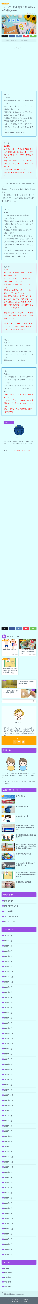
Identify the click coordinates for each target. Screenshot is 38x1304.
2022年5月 (8, 1193)
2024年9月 (8, 1049)
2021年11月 (8, 1224)
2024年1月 (8, 1090)
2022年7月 (8, 1182)
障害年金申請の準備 (11, 906)
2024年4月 (8, 1074)
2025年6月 (8, 1002)
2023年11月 (8, 1100)
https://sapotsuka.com (20, 450)
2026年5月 (8, 946)
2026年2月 (8, 961)
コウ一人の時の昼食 (11, 916)
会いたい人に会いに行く (12, 921)
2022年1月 (8, 1213)
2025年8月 (8, 992)
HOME (6, 1268)
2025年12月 (8, 972)
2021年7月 (8, 1244)
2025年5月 (8, 1008)
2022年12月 (8, 1157)
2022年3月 (8, 1203)
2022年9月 (8, 1172)
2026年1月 (8, 966)
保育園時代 (8, 1272)
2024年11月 (8, 1038)
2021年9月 (8, 1234)
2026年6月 (8, 941)
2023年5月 (8, 1131)
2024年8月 (8, 1054)
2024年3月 (8, 1079)
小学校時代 (5, 3)
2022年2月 (8, 1208)
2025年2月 (8, 1023)
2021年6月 (8, 1249)
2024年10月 (8, 1044)
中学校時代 (8, 1282)
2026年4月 (8, 951)
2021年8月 (8, 1239)
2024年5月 (8, 1069)
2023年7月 (8, 1121)
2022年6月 (8, 1188)
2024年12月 (8, 1033)
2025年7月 (8, 997)
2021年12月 (8, 1218)
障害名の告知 (8, 901)
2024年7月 (8, 1059)
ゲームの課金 (8, 911)
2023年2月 (8, 1146)
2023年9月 (8, 1110)
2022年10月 (8, 1167)
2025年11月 (8, 977)
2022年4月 (8, 1198)
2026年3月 (8, 956)
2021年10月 (8, 1229)
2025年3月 (8, 1018)
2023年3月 (8, 1141)
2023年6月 (8, 1126)
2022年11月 (8, 1162)
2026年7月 (8, 936)
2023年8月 (8, 1116)
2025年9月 (8, 987)
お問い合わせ (26, 1299)
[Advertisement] (19, 69)
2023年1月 (8, 1152)
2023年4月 (8, 1136)
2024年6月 (8, 1064)
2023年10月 (8, 1105)
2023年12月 (8, 1095)
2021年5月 (8, 1254)
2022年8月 (8, 1177)
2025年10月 (8, 982)
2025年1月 (8, 1028)
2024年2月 (8, 1085)
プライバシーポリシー (13, 1299)
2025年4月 (8, 1013)
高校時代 (7, 1286)
